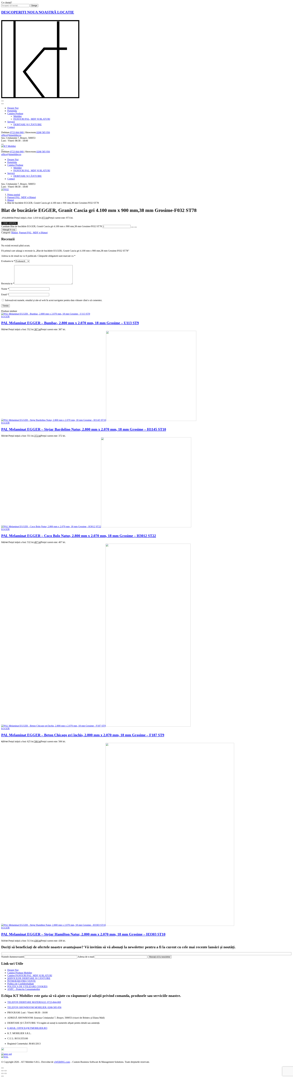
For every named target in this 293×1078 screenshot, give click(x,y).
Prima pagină (13, 194)
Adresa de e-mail (86, 956)
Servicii (11, 121)
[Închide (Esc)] (2, 1070)
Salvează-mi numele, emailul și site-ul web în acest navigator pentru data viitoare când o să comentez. (53, 300)
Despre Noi (12, 108)
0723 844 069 (16, 132)
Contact (11, 127)
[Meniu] (2, 100)
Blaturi (10, 200)
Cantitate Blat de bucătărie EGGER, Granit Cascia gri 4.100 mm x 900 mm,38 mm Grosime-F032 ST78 (51, 226)
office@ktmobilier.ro (11, 135)
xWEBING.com (62, 1062)
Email (5, 294)
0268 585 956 (43, 132)
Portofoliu (12, 110)
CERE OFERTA (9, 223)
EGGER (5, 316)
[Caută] (2, 144)
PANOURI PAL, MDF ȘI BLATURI (31, 119)
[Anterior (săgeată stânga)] (2, 1073)
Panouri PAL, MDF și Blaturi (21, 197)
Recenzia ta (7, 283)
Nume (5, 289)
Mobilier (17, 116)
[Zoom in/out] (5, 1070)
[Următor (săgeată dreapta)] (5, 1073)
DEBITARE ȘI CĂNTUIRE (27, 124)
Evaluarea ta (8, 261)
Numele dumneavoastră (13, 956)
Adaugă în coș (8, 230)
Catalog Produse (15, 113)
